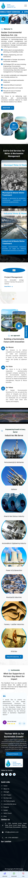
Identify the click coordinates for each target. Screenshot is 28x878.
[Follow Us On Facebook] (2, 774)
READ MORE (6, 108)
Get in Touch (8, 813)
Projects (6, 807)
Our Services (8, 798)
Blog (5, 816)
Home (5, 786)
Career (6, 810)
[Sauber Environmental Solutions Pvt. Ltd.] (11, 5)
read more (7, 288)
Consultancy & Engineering (10, 278)
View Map (4, 876)
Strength (6, 792)
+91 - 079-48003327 (11, 837)
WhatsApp (14, 876)
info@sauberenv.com (12, 832)
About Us (6, 789)
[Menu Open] (25, 5)
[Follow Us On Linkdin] (10, 774)
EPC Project (7, 795)
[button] (3, 19)
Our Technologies (9, 801)
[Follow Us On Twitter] (6, 774)
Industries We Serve (10, 804)
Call (23, 876)
